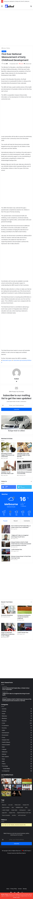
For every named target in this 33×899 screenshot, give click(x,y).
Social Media (6, 768)
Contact (20, 888)
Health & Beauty (6, 742)
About (7, 888)
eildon (3, 730)
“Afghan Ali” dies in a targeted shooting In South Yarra (19, 536)
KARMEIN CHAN (19, 807)
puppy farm (4, 812)
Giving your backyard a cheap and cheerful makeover (16, 1)
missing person (22, 810)
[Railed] (9, 6)
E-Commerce (5, 725)
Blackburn (4, 718)
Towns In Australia (6, 815)
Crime (3, 723)
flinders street (18, 804)
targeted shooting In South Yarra (24, 812)
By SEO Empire (26, 850)
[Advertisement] (16, 27)
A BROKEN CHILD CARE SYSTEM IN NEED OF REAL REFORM (23, 455)
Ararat (3, 713)
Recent (16, 521)
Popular (5, 521)
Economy (4, 728)
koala (26, 807)
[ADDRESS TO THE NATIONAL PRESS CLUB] (8, 466)
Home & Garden (6, 744)
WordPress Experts (21, 853)
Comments (27, 521)
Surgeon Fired (12, 812)
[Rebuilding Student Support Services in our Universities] (8, 447)
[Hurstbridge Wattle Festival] (6, 793)
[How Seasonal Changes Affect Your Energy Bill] (6, 781)
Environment (5, 735)
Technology (5, 766)
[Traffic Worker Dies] (6, 552)
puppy (29, 810)
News (3, 759)
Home (4, 48)
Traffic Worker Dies (16, 549)
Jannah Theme (4, 894)
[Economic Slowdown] (8, 610)
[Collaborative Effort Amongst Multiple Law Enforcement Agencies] (27, 787)
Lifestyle (4, 749)
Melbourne (4, 751)
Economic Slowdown (7, 615)
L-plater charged (5, 810)
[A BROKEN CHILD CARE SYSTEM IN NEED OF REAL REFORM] (24, 447)
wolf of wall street (22, 815)
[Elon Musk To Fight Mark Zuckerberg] (16, 793)
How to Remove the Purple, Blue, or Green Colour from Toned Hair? (21, 526)
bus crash (10, 804)
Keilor (3, 747)
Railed (5, 63)
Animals (4, 711)
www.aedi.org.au (7, 360)
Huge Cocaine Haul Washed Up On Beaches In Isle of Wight (8, 634)
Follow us (4, 820)
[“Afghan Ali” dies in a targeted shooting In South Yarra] (6, 537)
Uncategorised (5, 770)
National (4, 754)
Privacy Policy (13, 888)
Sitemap (25, 888)
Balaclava (4, 716)
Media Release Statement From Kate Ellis (24, 472)
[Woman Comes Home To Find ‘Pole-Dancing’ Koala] (6, 558)
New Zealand (5, 756)
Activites (4, 708)
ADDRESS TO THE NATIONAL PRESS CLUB (7, 472)
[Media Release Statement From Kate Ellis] (24, 466)
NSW (3, 761)
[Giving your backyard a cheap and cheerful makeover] (24, 610)
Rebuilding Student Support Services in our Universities (7, 455)
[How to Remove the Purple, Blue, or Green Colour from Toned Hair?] (6, 529)
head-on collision (5, 807)
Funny (3, 737)
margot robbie (14, 810)
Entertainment (5, 732)
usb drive (14, 815)
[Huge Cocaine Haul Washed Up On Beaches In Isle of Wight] (8, 627)
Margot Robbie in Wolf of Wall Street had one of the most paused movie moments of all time (21, 543)
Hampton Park (5, 739)
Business (4, 720)
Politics (8, 48)
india (13, 807)
